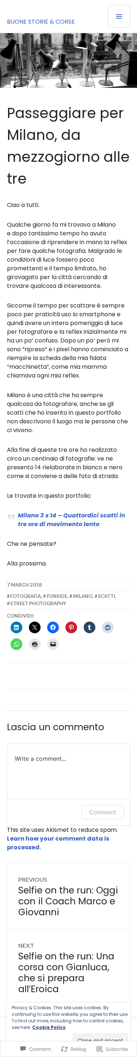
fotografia (25, 596)
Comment (102, 812)
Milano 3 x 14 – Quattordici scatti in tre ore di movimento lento (71, 519)
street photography (38, 603)
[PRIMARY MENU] (119, 16)
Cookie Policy (49, 1027)
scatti (106, 596)
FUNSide (57, 596)
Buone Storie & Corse (41, 21)
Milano (82, 596)
